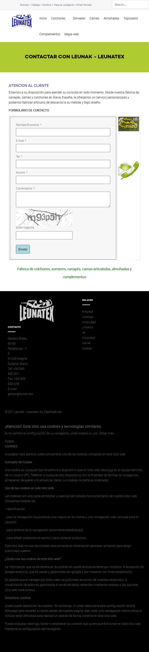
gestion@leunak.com (20, 394)
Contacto (46, 4)
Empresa (24, 4)
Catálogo (35, 4)
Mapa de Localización (64, 4)
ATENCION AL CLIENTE (29, 85)
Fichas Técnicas (84, 4)
